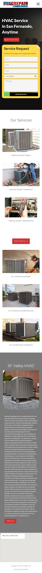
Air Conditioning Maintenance (21, 311)
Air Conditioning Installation (21, 345)
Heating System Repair (21, 155)
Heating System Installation (21, 189)
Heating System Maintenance (21, 221)
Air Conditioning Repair (21, 276)
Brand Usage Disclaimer (21, 569)
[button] (38, 4)
